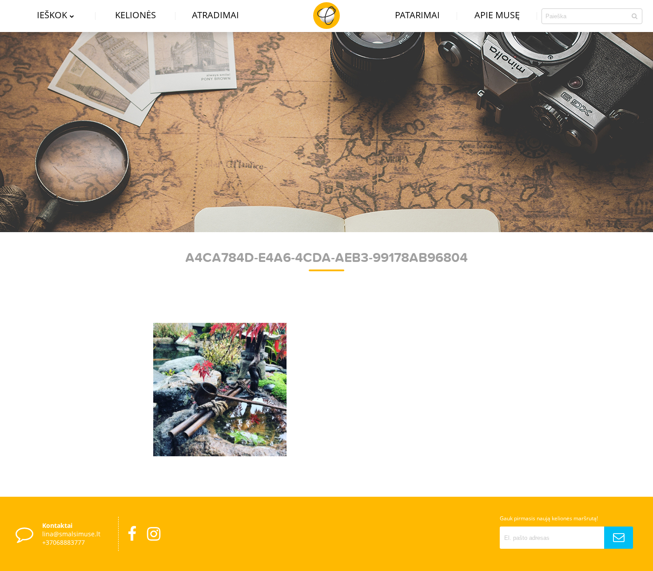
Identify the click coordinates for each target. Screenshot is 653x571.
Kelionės (135, 15)
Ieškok (52, 15)
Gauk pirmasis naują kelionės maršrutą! (549, 518)
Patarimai (417, 15)
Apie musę (497, 15)
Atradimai (215, 15)
